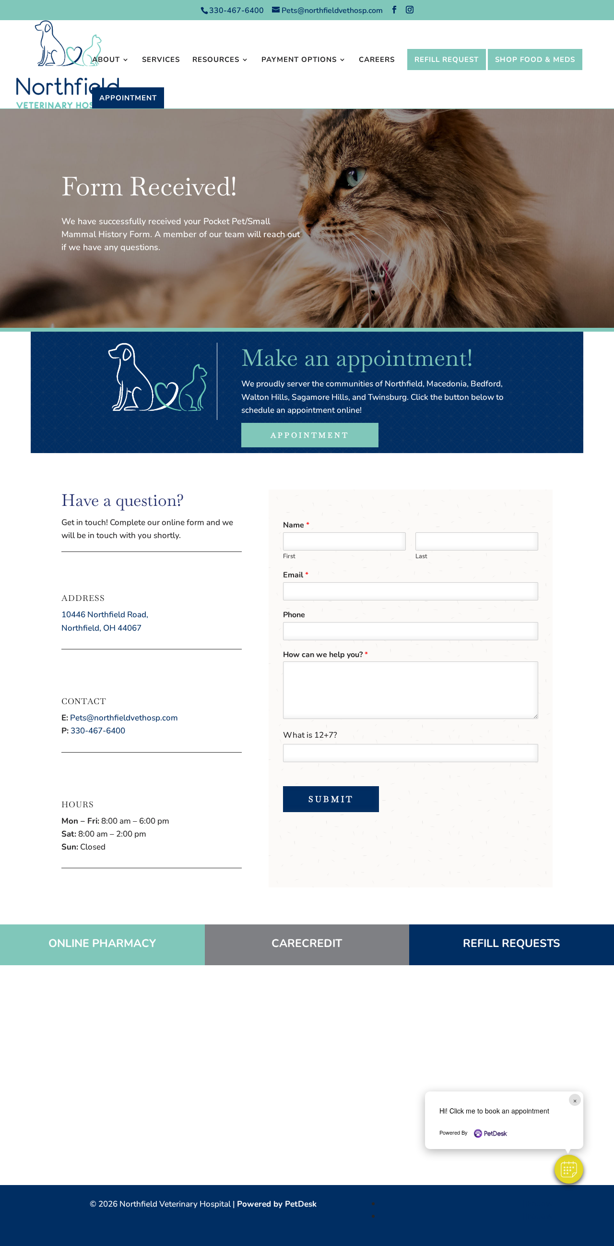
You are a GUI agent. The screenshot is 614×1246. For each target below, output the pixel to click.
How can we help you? (325, 655)
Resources (215, 60)
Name (296, 525)
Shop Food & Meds (535, 59)
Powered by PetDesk (277, 1204)
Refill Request (446, 59)
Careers (377, 60)
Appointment (128, 98)
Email (295, 575)
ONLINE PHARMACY (102, 943)
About (106, 60)
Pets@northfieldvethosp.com (124, 717)
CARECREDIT (307, 943)
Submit (331, 799)
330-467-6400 (237, 10)
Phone (294, 615)
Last (421, 556)
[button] (569, 1169)
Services (161, 60)
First (289, 556)
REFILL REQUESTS (511, 943)
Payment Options (299, 60)
